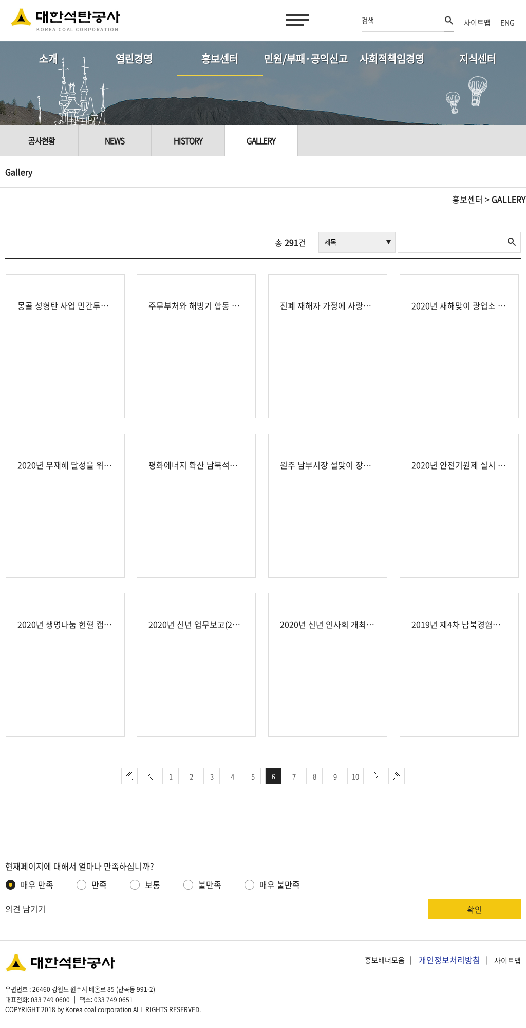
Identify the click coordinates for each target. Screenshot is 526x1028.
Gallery (261, 141)
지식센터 (477, 58)
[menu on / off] (295, 20)
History (188, 141)
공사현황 (41, 141)
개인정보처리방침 (449, 959)
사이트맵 (477, 22)
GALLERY (509, 199)
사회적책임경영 (392, 58)
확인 (474, 909)
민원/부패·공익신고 (306, 58)
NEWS (114, 141)
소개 (48, 58)
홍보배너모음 (385, 960)
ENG (507, 22)
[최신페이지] (129, 776)
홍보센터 (219, 58)
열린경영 (134, 58)
